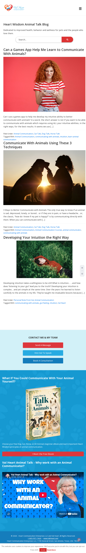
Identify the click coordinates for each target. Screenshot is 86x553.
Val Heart (62, 303)
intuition (63, 136)
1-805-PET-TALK (34, 538)
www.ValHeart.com (50, 538)
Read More (51, 550)
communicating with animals (47, 136)
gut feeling (44, 303)
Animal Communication (23, 133)
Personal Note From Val (24, 300)
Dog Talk (45, 133)
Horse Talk (55, 133)
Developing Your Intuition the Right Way (36, 237)
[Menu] (79, 8)
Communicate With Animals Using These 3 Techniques (37, 145)
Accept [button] (43, 550)
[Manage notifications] (79, 539)
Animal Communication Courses (48, 230)
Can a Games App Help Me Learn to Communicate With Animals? (43, 51)
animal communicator (72, 230)
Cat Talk (37, 133)
